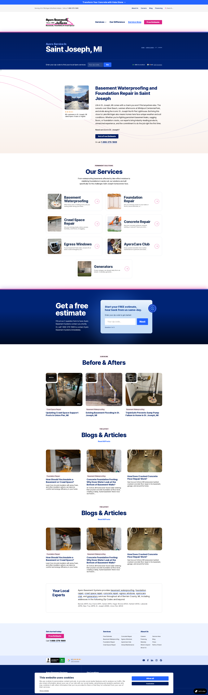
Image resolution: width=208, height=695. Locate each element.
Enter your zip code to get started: (118, 315)
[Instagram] (156, 660)
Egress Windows (74, 246)
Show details (44, 691)
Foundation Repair (134, 201)
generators (92, 596)
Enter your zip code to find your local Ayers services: (66, 65)
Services (99, 22)
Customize (150, 683)
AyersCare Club (134, 246)
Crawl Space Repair (74, 223)
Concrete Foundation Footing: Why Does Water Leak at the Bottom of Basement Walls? (104, 472)
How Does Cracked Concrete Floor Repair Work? (144, 472)
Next (142, 321)
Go (107, 65)
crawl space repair (93, 593)
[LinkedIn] (152, 660)
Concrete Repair (134, 223)
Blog (151, 8)
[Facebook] (148, 660)
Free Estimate (107, 636)
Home (142, 47)
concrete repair (110, 593)
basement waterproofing (122, 590)
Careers (144, 8)
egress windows (127, 593)
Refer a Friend (156, 645)
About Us (135, 8)
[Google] (161, 660)
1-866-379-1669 (72, 8)
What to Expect (145, 645)
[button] (64, 389)
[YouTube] (144, 660)
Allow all (150, 678)
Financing (158, 8)
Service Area (134, 22)
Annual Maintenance (127, 645)
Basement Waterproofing (74, 201)
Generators (104, 268)
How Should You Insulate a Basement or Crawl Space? (63, 472)
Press (154, 642)
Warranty (143, 642)
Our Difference (117, 22)
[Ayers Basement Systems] (60, 22)
